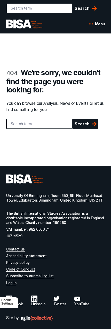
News (65, 103)
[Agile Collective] (37, 318)
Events (82, 103)
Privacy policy (17, 262)
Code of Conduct (20, 269)
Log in (11, 283)
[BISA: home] (32, 24)
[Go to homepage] (24, 179)
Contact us (15, 249)
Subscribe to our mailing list (30, 276)
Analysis (50, 103)
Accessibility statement (26, 256)
